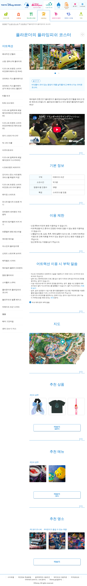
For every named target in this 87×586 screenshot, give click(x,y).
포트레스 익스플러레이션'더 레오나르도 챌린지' (12, 87)
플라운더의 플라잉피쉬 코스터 (11, 291)
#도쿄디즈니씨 (36, 529)
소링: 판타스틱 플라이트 (12, 61)
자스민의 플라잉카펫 (10, 246)
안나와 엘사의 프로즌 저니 (12, 203)
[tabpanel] (57, 58)
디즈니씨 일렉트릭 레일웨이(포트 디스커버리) (11, 158)
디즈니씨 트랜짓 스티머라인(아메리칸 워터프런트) (11, 125)
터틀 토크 (6, 96)
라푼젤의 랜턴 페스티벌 (11, 232)
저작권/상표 (75, 577)
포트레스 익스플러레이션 (12, 79)
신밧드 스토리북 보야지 (11, 253)
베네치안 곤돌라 (8, 54)
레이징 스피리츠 (8, 195)
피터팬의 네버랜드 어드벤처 (11, 213)
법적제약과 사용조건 (42, 577)
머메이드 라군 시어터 (10, 307)
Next (79, 59)
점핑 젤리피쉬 (8, 275)
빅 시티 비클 (7, 143)
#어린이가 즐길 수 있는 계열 (55, 529)
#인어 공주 (34, 395)
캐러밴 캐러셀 (8, 239)
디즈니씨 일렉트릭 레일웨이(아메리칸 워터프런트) (11, 113)
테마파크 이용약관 (60, 577)
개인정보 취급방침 (24, 577)
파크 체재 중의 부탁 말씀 (41, 302)
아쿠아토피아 (7, 150)
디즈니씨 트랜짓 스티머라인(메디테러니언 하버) (12, 70)
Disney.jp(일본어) (56, 579)
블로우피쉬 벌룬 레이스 (11, 300)
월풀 (4, 314)
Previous (35, 59)
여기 (52, 298)
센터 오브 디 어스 (9, 329)
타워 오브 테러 (8, 103)
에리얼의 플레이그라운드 (12, 268)
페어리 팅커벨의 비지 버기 (12, 223)
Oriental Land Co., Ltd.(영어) (35, 579)
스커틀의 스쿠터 (8, 282)
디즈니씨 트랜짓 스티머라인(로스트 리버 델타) (11, 186)
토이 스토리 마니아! (10, 136)
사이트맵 (11, 577)
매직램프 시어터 (8, 261)
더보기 (57, 428)
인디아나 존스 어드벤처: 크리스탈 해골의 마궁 (12, 176)
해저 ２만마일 (8, 321)
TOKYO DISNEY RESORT (11, 5)
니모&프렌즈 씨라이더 (11, 167)
